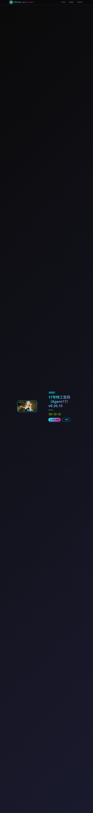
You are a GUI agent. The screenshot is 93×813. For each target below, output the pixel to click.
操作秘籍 (71, 2)
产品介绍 (63, 2)
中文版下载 (79, 2)
